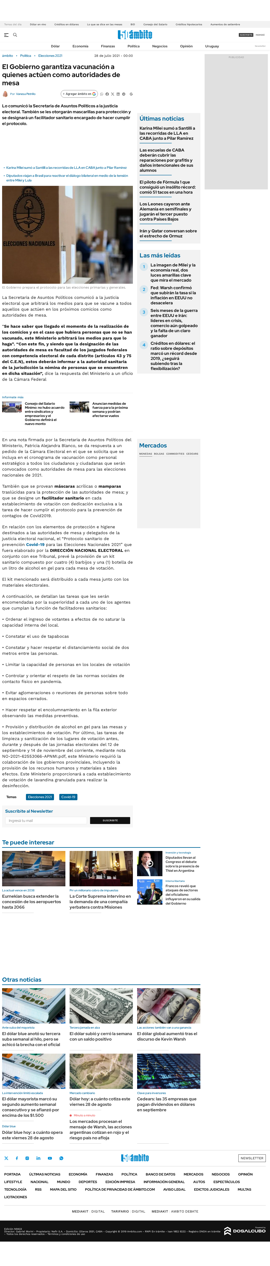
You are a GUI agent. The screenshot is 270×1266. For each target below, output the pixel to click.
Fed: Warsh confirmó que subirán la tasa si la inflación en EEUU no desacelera (173, 295)
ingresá (260, 35)
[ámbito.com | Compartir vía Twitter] (112, 94)
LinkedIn (38, 1158)
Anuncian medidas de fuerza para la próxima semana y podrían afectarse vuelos (110, 409)
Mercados (193, 1174)
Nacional (40, 1182)
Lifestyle (13, 1182)
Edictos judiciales (211, 1189)
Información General (164, 1182)
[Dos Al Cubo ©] (245, 1231)
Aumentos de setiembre (225, 24)
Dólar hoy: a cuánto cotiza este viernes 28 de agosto (100, 1101)
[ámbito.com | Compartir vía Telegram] (123, 94)
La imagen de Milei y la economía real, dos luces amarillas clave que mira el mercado (173, 272)
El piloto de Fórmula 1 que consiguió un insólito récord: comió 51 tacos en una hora (168, 187)
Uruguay (212, 46)
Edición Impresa (120, 1182)
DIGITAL (88, 1211)
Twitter (6, 1158)
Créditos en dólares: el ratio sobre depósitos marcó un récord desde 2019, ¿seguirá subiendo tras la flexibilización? (174, 356)
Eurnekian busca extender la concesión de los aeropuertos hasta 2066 (31, 901)
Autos (199, 1182)
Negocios (159, 46)
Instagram (27, 1158)
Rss (38, 1189)
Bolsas (159, 453)
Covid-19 (35, 544)
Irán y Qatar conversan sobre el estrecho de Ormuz (168, 233)
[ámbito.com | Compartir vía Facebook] (107, 94)
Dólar (55, 46)
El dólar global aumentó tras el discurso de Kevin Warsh (167, 1036)
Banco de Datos (160, 1174)
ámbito (7, 55)
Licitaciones (15, 1197)
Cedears (192, 453)
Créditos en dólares (66, 24)
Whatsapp (61, 1158)
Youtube (50, 1158)
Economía (80, 46)
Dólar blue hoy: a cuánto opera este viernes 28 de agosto (32, 1135)
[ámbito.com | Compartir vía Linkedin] (118, 94)
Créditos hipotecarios (189, 24)
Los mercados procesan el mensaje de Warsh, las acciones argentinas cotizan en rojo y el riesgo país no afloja (101, 1130)
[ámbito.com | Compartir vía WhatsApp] (101, 94)
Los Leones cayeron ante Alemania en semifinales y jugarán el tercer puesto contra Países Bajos (166, 211)
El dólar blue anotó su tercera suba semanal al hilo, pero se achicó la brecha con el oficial (31, 1039)
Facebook (17, 1158)
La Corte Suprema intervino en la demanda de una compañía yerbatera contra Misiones (100, 901)
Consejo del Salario (155, 24)
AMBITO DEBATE (175, 1211)
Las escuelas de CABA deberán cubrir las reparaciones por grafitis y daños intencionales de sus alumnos (166, 160)
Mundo (63, 1182)
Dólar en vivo (38, 24)
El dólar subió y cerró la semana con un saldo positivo (101, 1036)
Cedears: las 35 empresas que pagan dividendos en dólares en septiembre (167, 1104)
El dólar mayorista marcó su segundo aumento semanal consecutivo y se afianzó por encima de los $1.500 (30, 1107)
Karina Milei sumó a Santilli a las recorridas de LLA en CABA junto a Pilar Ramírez (66, 167)
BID (133, 24)
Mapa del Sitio (63, 1189)
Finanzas (108, 46)
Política (134, 46)
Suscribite (110, 820)
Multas (244, 1189)
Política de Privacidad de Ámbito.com (120, 1189)
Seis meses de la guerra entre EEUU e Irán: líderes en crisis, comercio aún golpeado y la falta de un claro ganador (174, 323)
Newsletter (260, 46)
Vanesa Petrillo (25, 94)
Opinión (186, 46)
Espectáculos (226, 1182)
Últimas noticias (44, 1174)
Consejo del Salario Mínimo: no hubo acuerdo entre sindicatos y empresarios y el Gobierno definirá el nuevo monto (45, 413)
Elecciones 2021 (50, 55)
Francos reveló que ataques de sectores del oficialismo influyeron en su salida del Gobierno (183, 895)
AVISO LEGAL (174, 1189)
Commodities (175, 453)
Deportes (88, 1182)
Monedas (145, 453)
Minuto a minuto (84, 1115)
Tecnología (15, 1189)
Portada (12, 1174)
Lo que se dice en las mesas (104, 24)
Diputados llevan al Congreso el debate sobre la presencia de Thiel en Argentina (182, 864)
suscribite (246, 35)
